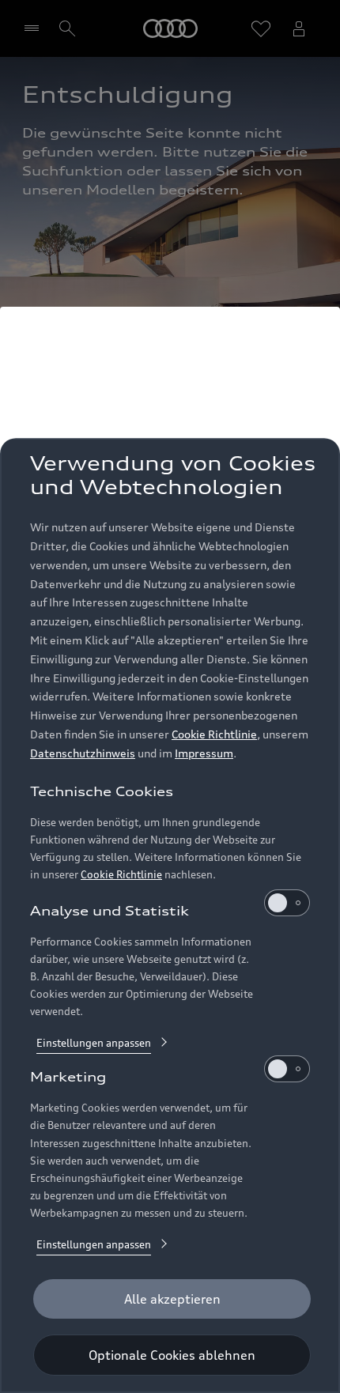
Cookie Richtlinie (214, 734)
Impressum (204, 753)
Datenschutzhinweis (82, 753)
